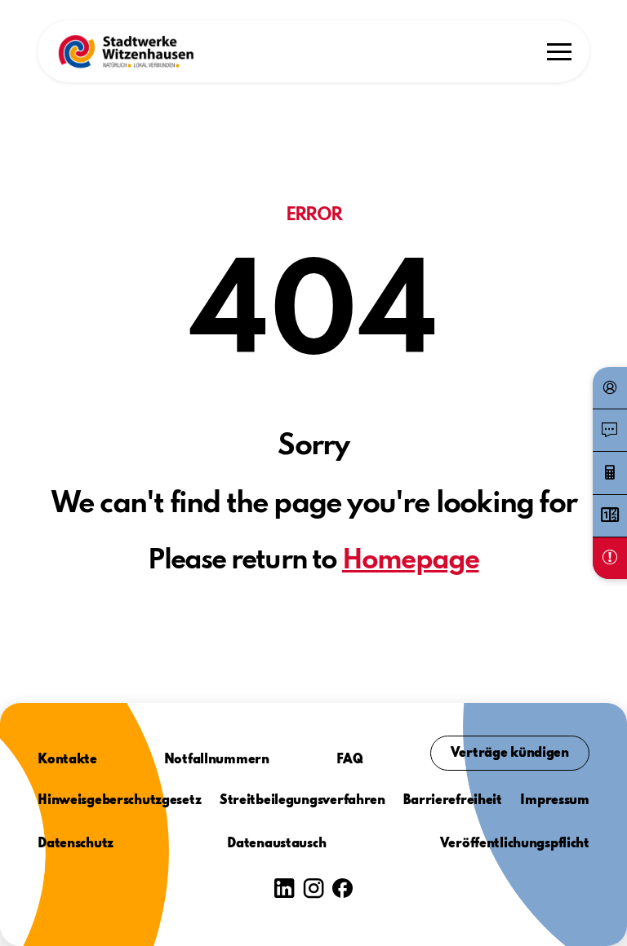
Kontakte (67, 760)
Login (610, 388)
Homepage (410, 561)
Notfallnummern (216, 760)
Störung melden (610, 558)
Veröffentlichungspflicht (514, 844)
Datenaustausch (276, 844)
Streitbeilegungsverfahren (302, 800)
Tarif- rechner (610, 473)
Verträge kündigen (510, 753)
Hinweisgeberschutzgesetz (119, 800)
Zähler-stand (610, 515)
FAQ (349, 760)
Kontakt (610, 430)
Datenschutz (75, 844)
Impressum (554, 800)
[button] (125, 51)
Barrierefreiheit (452, 800)
